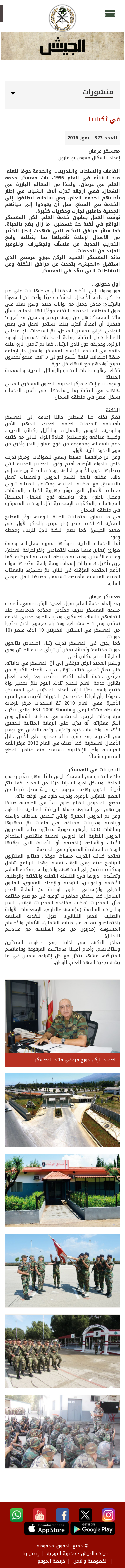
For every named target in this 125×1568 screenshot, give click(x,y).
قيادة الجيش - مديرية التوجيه (77, 1553)
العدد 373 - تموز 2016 (92, 137)
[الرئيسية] (62, 18)
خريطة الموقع (51, 1561)
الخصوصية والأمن (90, 1561)
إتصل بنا (30, 1553)
